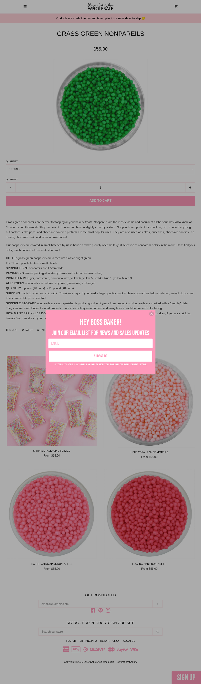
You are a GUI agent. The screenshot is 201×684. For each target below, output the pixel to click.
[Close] (151, 313)
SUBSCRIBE (100, 356)
